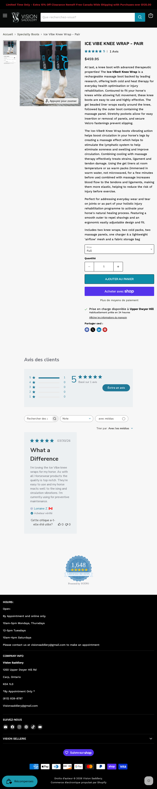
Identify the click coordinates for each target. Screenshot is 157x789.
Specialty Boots (28, 34)
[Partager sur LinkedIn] (99, 329)
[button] (9, 47)
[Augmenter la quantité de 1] (118, 266)
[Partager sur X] (93, 329)
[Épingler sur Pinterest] (105, 329)
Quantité (90, 258)
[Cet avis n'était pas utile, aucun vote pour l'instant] (66, 524)
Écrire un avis (116, 388)
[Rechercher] (140, 17)
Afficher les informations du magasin (108, 317)
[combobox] (76, 418)
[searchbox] (37, 418)
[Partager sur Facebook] (87, 329)
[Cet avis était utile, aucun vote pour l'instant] (59, 524)
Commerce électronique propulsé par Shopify (78, 782)
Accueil (8, 34)
